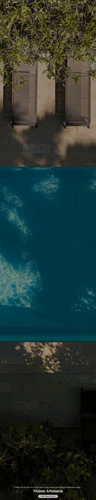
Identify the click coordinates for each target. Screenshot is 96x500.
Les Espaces (51, 2)
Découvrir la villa (48, 496)
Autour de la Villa (61, 2)
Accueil (39, 2)
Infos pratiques (71, 2)
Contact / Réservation (82, 2)
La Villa (44, 2)
